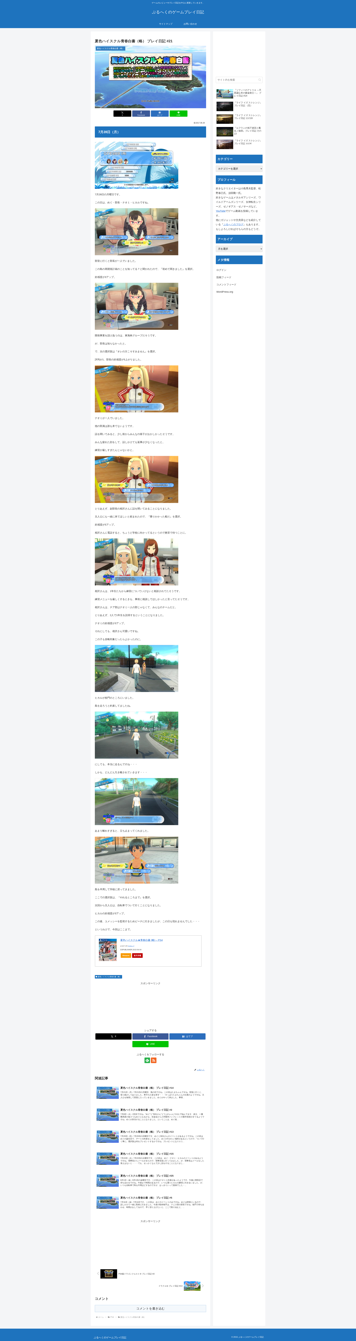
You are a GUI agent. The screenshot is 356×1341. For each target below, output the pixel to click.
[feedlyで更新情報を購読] (147, 1060)
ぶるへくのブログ (233, 224)
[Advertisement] (150, 1005)
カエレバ (131, 946)
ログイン (221, 270)
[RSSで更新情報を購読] (153, 1060)
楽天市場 (137, 955)
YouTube (221, 211)
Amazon (125, 955)
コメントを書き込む (150, 1308)
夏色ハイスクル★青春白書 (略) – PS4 (141, 940)
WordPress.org (224, 291)
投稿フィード (223, 277)
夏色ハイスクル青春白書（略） (109, 977)
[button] (259, 79)
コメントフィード (226, 284)
